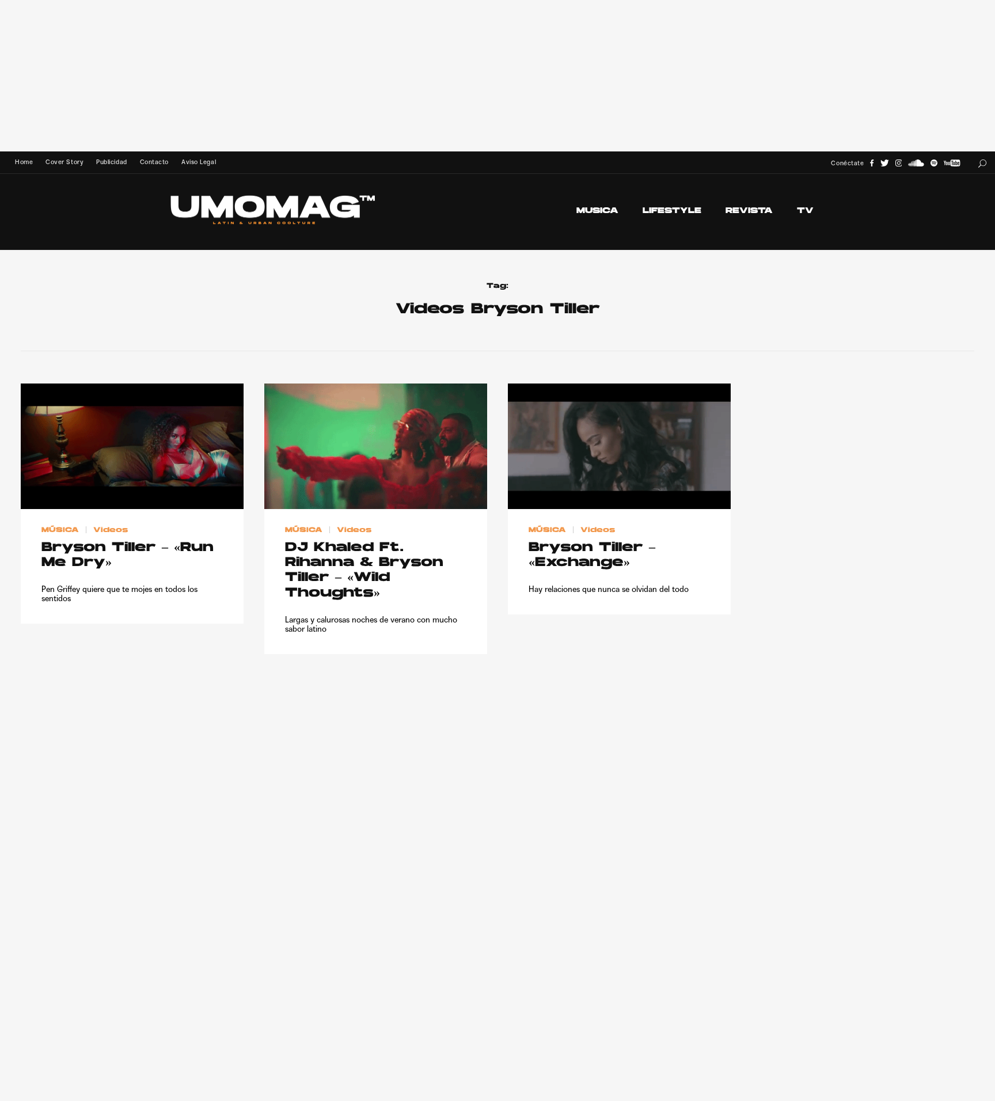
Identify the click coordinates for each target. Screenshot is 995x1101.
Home (24, 162)
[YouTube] (952, 163)
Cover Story (64, 162)
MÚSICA (60, 530)
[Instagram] (898, 163)
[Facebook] (872, 163)
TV (805, 211)
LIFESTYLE (672, 211)
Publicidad (111, 162)
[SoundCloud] (916, 163)
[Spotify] (934, 163)
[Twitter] (884, 163)
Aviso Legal (198, 162)
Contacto (154, 162)
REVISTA (749, 211)
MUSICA (597, 211)
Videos (110, 530)
